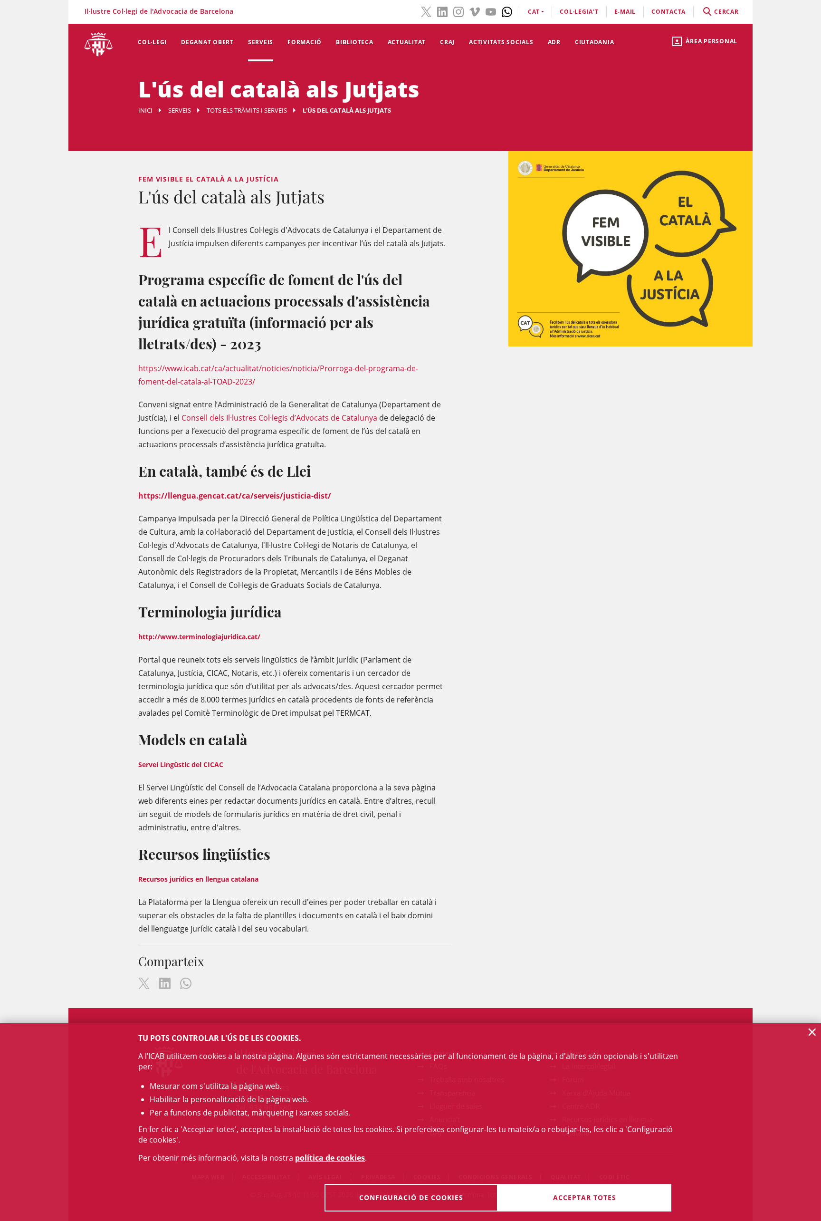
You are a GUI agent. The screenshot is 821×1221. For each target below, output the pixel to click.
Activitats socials (501, 42)
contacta (668, 12)
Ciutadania (594, 42)
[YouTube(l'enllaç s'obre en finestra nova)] (491, 11)
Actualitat (407, 42)
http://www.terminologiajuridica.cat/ (199, 636)
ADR (554, 42)
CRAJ (447, 42)
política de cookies (330, 1158)
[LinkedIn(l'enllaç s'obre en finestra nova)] (442, 11)
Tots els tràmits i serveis (247, 110)
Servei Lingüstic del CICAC (180, 764)
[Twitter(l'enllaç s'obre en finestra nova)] (426, 11)
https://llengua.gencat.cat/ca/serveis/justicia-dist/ (234, 495)
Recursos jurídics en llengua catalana (198, 879)
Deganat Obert (207, 42)
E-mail (625, 12)
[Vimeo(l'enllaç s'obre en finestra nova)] (474, 11)
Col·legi (152, 42)
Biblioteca (354, 42)
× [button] (812, 1031)
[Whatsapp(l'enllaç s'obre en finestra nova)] (507, 11)
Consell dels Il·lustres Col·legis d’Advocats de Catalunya (279, 418)
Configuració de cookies (411, 1197)
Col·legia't (579, 12)
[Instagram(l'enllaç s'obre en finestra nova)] (458, 11)
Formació (304, 42)
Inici (145, 110)
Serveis (260, 42)
